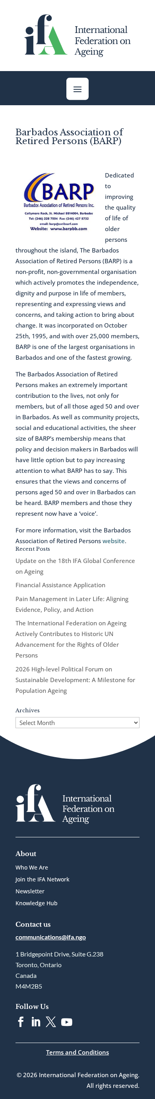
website (114, 541)
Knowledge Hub (36, 903)
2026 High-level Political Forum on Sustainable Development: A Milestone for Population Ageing (75, 679)
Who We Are (31, 868)
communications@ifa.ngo (50, 937)
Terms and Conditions (77, 1052)
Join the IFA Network (42, 880)
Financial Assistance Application (60, 585)
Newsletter (30, 892)
